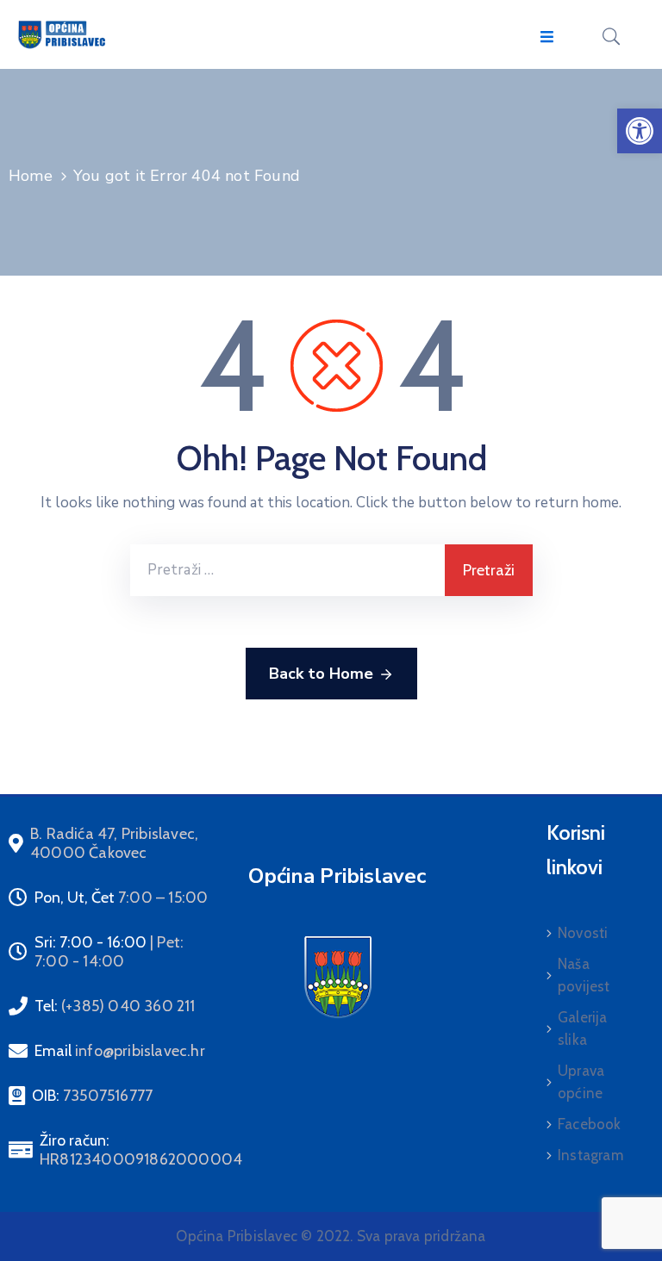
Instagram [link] (590, 1155)
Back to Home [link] (321, 673)
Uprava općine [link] (581, 1082)
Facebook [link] (589, 1124)
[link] (639, 131)
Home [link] (31, 175)
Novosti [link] (583, 932)
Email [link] (119, 1050)
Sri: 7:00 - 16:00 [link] (109, 952)
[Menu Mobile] (546, 37)
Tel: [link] (115, 1006)
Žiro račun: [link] (141, 1150)
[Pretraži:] (287, 570)
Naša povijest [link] (584, 975)
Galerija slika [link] (583, 1028)
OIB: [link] (92, 1095)
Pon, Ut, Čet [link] (121, 897)
